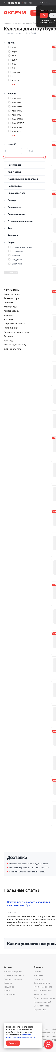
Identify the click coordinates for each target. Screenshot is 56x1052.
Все (13, 84)
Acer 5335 (16, 131)
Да (43, 15)
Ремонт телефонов (13, 972)
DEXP (14, 60)
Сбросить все (11, 272)
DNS (14, 64)
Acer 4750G (17, 119)
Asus (14, 55)
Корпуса (8, 315)
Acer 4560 (17, 106)
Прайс (7, 990)
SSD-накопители (13, 349)
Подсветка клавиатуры (16, 332)
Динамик (8, 302)
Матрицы (8, 319)
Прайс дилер (10, 994)
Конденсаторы (11, 311)
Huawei (15, 80)
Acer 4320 (17, 98)
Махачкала (47, 3)
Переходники (11, 327)
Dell (13, 68)
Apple (14, 51)
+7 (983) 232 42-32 (12, 3)
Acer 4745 (16, 115)
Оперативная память (15, 323)
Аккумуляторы (11, 290)
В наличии (17, 264)
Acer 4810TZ (18, 123)
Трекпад (8, 340)
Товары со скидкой (13, 979)
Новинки (16, 255)
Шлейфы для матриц (15, 344)
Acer (14, 47)
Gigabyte (16, 72)
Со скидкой (17, 251)
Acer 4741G (17, 111)
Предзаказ (17, 259)
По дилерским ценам (22, 247)
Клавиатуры (10, 306)
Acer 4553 (16, 102)
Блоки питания (12, 294)
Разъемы (8, 336)
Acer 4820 (17, 127)
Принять (13, 1043)
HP (13, 76)
